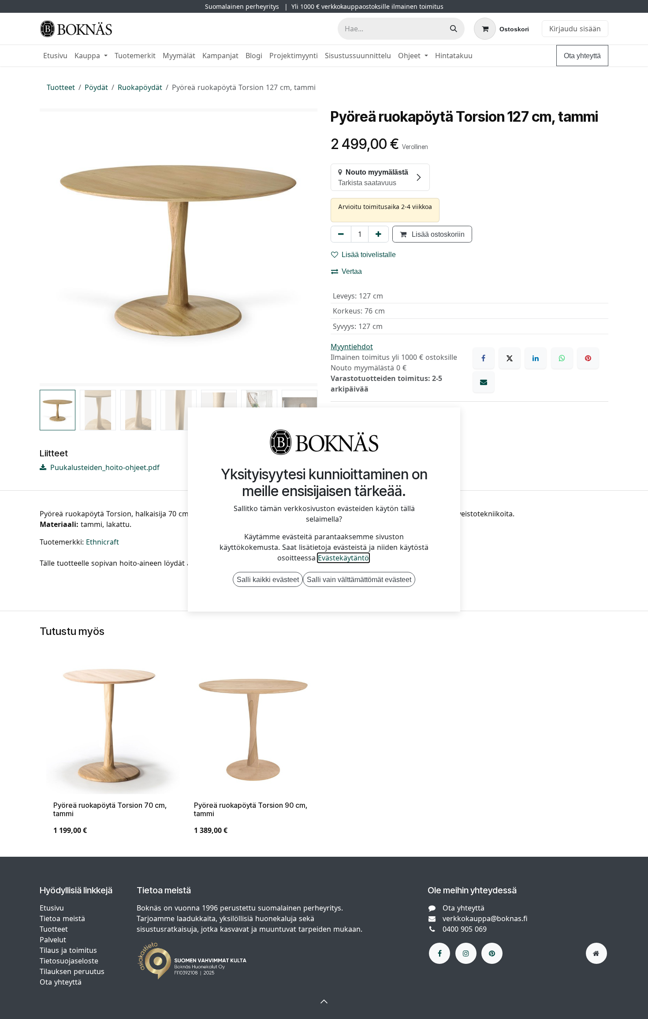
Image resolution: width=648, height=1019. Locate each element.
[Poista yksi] (341, 234)
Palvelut (53, 939)
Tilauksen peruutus (72, 971)
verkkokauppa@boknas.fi (485, 918)
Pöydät (96, 87)
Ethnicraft (102, 541)
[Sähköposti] (483, 381)
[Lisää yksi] (378, 234)
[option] (324, 752)
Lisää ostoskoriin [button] (437, 234)
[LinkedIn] (535, 358)
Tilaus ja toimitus (68, 950)
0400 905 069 (465, 929)
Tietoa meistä (62, 918)
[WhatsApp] (562, 358)
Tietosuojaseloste (70, 960)
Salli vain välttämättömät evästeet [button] (359, 579)
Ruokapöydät (140, 87)
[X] (509, 358)
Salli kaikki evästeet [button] (268, 579)
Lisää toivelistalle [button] (369, 254)
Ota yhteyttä (582, 55)
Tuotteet (61, 87)
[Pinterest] (588, 358)
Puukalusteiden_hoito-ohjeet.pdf (104, 467)
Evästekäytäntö (343, 557)
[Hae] (454, 29)
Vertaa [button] (352, 271)
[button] (53, 247)
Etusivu (52, 907)
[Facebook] (483, 358)
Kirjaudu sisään (575, 28)
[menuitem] (55, 55)
